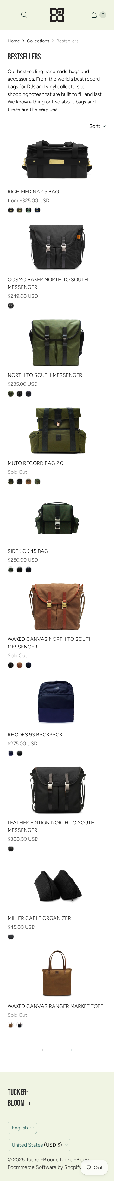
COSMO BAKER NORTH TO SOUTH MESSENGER (48, 283)
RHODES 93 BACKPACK (35, 735)
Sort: (93, 126)
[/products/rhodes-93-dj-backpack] (57, 702)
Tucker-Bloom (41, 1160)
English (20, 1128)
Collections (38, 41)
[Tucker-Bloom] (57, 15)
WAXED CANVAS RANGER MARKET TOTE (55, 1006)
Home (14, 41)
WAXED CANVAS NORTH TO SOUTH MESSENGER (50, 643)
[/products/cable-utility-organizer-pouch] (57, 885)
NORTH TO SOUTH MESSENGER (45, 375)
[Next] (72, 1050)
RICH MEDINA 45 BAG (33, 192)
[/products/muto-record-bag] (57, 430)
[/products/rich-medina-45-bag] (57, 159)
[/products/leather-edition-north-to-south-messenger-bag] (57, 790)
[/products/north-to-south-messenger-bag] (57, 342)
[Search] (24, 14)
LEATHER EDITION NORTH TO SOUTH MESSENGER (51, 826)
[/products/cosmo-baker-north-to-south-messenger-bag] (57, 247)
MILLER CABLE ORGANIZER (39, 918)
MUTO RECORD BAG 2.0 (35, 463)
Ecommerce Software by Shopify (45, 1167)
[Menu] (11, 14)
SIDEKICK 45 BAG (28, 551)
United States (37, 1145)
